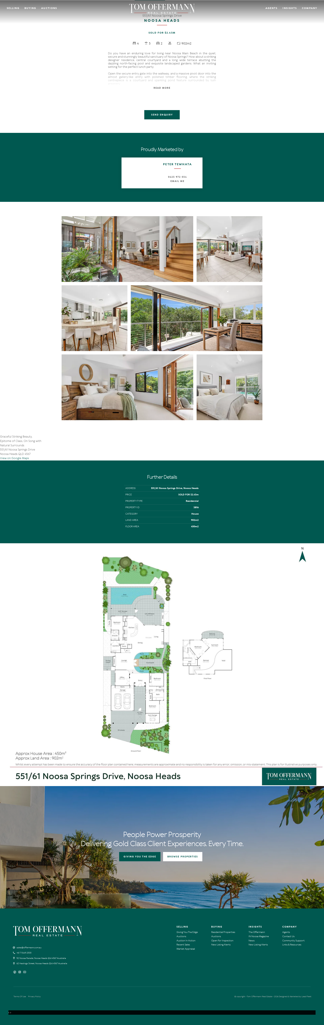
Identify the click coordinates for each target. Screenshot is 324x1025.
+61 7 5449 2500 (24, 952)
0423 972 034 (177, 177)
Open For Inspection (222, 940)
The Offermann (257, 932)
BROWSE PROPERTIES (182, 856)
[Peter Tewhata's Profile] (137, 172)
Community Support (293, 940)
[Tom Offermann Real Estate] (162, 8)
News (251, 940)
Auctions (49, 8)
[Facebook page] (15, 972)
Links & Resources (291, 944)
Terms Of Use (20, 996)
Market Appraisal (186, 948)
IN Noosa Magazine (259, 936)
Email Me (177, 181)
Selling (13, 8)
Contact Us (288, 936)
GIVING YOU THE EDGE (140, 856)
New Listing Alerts (221, 944)
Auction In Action (186, 940)
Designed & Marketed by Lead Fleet (295, 996)
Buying (30, 8)
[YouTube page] (25, 972)
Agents (271, 8)
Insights (289, 8)
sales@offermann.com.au (29, 947)
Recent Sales (183, 944)
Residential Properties (223, 932)
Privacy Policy (34, 996)
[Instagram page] (20, 972)
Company (309, 8)
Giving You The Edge (187, 932)
